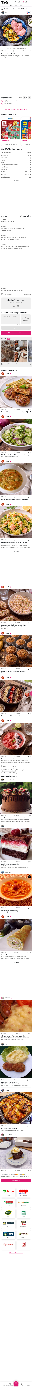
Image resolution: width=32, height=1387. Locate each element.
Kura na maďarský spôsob (9, 1128)
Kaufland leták (6, 140)
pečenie (19, 769)
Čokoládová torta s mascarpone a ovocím (13, 818)
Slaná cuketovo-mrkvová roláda (10, 955)
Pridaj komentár (16, 328)
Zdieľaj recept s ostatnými (16, 333)
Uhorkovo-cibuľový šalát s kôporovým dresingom (15, 455)
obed (4, 766)
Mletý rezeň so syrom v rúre (9, 1082)
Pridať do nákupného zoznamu (17, 109)
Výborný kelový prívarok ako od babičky (13, 1036)
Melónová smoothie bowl (8, 759)
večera (13, 766)
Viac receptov (16, 1180)
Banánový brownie (7, 1173)
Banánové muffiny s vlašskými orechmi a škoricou (13, 672)
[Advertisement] (16, 77)
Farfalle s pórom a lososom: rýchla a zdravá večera (14, 543)
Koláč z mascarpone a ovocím (10, 864)
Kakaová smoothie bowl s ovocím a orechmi (14, 716)
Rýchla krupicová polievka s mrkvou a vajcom (14, 499)
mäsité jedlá (7, 769)
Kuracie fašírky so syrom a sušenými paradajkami (16, 412)
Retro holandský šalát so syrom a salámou (13, 625)
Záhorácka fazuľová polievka (9, 910)
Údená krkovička (9, 772)
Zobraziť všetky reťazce (16, 1253)
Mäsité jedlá (7, 9)
